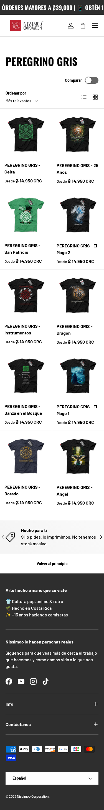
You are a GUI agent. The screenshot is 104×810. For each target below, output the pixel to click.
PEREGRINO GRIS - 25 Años (77, 169)
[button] (83, 26)
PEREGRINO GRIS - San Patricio (22, 249)
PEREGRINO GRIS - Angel (75, 490)
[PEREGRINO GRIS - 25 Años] (78, 134)
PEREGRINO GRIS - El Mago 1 (77, 410)
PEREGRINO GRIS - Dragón (75, 330)
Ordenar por (16, 93)
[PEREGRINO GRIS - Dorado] (25, 456)
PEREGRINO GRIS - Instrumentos (22, 329)
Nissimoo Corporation (33, 796)
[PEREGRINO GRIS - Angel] (78, 456)
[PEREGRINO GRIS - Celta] (25, 134)
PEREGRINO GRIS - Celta (22, 168)
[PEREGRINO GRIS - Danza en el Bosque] (25, 376)
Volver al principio (52, 563)
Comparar (73, 80)
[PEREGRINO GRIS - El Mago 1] (78, 376)
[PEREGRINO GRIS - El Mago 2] (78, 215)
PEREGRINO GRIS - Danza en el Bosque (23, 410)
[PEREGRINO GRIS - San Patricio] (25, 215)
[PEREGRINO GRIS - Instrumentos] (25, 295)
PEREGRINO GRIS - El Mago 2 (77, 249)
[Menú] (95, 26)
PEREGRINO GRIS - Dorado (22, 490)
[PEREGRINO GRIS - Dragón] (78, 295)
